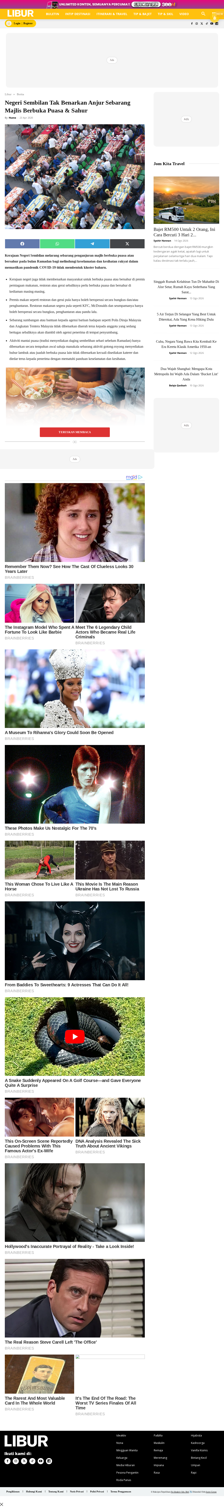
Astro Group (211, 1492)
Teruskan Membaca (75, 432)
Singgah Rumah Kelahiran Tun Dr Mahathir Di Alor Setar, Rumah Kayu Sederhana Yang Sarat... (186, 287)
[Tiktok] (206, 23)
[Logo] (20, 13)
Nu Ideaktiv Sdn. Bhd (180, 1492)
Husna (12, 117)
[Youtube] (211, 23)
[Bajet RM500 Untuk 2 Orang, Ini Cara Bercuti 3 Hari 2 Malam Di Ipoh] (186, 200)
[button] (203, 14)
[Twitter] (201, 23)
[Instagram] (196, 23)
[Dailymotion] (216, 23)
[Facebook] (191, 23)
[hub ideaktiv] (214, 12)
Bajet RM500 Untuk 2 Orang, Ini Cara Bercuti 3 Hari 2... (184, 232)
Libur (8, 94)
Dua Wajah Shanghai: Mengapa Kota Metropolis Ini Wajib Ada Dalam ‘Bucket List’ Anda (186, 374)
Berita (20, 94)
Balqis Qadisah (178, 385)
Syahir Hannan (162, 240)
